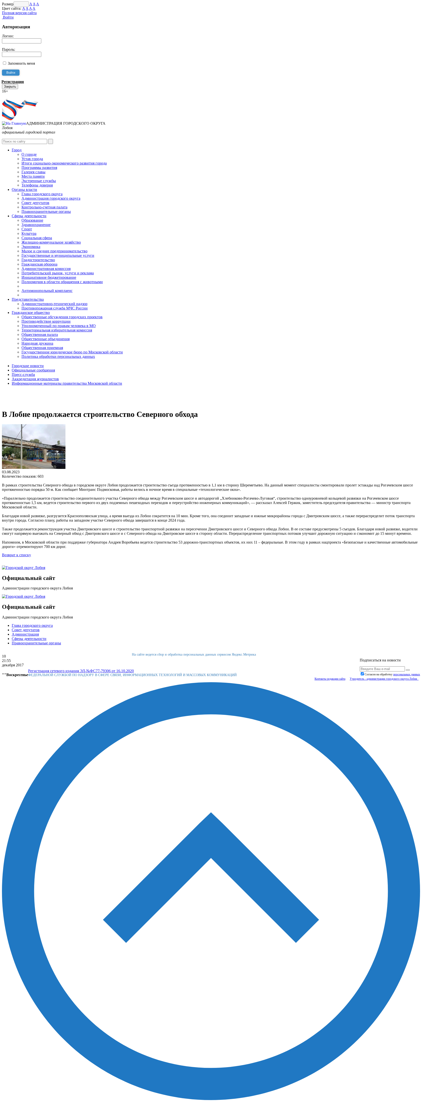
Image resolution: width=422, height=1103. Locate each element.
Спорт (26, 229)
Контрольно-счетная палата (44, 207)
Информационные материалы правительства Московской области (67, 383)
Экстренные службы (38, 181)
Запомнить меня (21, 63)
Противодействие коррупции (46, 321)
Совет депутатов (35, 203)
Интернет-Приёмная (19, 95)
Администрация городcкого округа (50, 198)
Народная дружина (37, 343)
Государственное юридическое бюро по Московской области (72, 352)
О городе (29, 154)
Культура (28, 233)
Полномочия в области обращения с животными (62, 282)
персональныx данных (406, 674)
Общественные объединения (45, 339)
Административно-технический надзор (54, 304)
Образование (32, 220)
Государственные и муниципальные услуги (57, 255)
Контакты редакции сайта (330, 678)
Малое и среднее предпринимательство (54, 251)
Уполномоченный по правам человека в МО (58, 326)
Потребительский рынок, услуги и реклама (57, 273)
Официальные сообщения (33, 370)
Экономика (30, 247)
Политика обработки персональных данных (58, 356)
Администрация (25, 634)
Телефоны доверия (37, 185)
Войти (8, 17)
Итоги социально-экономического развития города (64, 163)
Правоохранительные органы (46, 211)
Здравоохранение (36, 225)
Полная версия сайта (19, 13)
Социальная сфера (36, 238)
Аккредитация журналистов (35, 379)
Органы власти (24, 189)
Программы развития (39, 167)
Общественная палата (39, 334)
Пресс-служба (23, 374)
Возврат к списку (16, 555)
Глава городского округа (42, 194)
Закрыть (10, 86)
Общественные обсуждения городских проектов (62, 317)
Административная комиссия (46, 269)
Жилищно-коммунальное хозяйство (51, 242)
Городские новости (28, 366)
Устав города (32, 159)
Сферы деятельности (29, 216)
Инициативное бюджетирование (48, 277)
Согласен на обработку (392, 674)
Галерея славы (33, 172)
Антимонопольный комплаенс (47, 291)
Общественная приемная (42, 348)
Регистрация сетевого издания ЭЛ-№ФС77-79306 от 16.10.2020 (81, 671)
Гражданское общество (31, 312)
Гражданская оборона (39, 264)
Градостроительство (38, 260)
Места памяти (33, 176)
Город (16, 150)
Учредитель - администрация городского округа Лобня (384, 678)
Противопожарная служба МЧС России (54, 308)
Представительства (28, 299)
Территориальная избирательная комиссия (56, 330)
